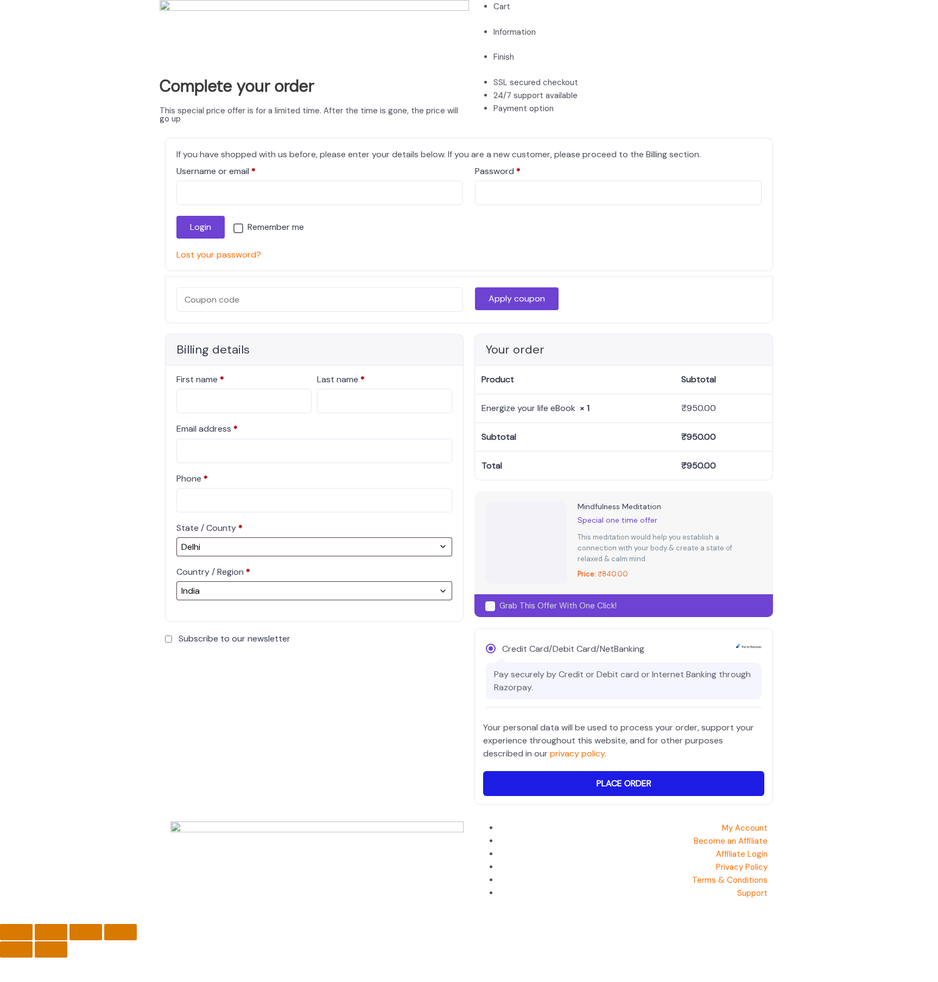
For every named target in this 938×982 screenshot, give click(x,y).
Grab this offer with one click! (558, 606)
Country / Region (213, 572)
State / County (209, 528)
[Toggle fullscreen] (51, 932)
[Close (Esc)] (120, 932)
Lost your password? (218, 254)
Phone (192, 478)
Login (200, 227)
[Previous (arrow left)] (16, 949)
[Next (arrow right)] (51, 949)
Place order (624, 783)
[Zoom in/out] (16, 932)
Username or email (233, 171)
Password (515, 171)
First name (200, 379)
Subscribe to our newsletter (234, 638)
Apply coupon (517, 298)
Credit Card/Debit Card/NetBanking (573, 649)
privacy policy (577, 753)
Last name (341, 379)
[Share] (85, 932)
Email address (207, 428)
